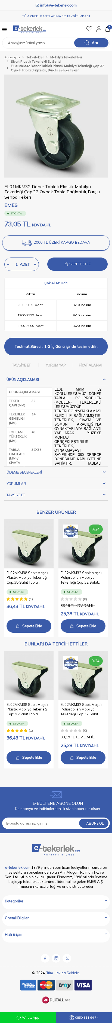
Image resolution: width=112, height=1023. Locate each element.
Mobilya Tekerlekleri (66, 57)
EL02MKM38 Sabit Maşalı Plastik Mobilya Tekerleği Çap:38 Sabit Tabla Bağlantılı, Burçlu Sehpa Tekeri (27, 578)
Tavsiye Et (21, 365)
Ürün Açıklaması (23, 379)
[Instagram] (56, 958)
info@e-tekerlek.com (58, 5)
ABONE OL (95, 823)
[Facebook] (45, 958)
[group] (56, 126)
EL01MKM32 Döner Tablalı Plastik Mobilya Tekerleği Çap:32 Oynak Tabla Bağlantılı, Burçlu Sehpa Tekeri (57, 68)
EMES (11, 205)
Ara (95, 42)
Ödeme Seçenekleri (24, 472)
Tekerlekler (35, 57)
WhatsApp (30, 1017)
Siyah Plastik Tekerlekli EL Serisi (36, 61)
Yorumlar (16, 483)
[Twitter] (67, 958)
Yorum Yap (56, 365)
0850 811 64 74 (86, 1017)
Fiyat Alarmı (90, 365)
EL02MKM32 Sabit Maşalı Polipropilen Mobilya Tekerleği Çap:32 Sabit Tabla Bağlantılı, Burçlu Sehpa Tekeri (81, 578)
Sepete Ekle (32, 626)
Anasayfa (12, 57)
